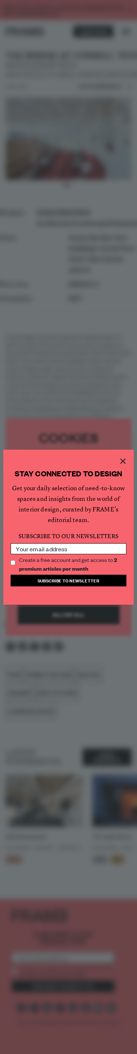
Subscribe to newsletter (69, 580)
